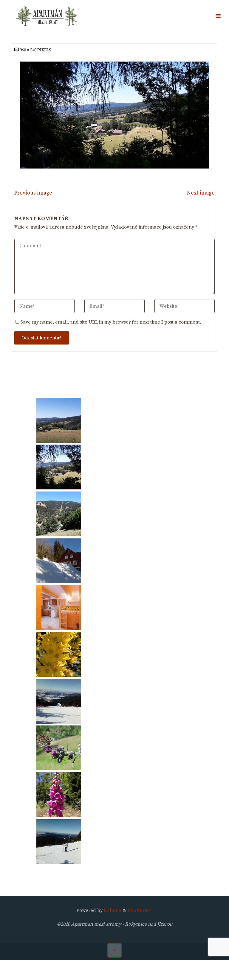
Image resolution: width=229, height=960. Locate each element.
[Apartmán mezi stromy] (47, 16)
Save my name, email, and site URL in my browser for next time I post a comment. (110, 322)
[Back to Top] (114, 950)
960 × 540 (28, 50)
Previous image (33, 193)
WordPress (139, 910)
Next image (201, 193)
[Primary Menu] (218, 16)
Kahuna (112, 910)
